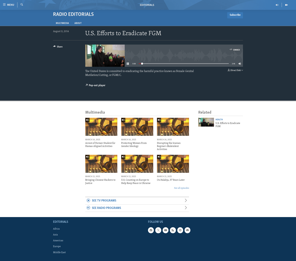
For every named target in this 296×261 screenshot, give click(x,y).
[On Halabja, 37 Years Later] (173, 164)
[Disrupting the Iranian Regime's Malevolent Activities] (173, 127)
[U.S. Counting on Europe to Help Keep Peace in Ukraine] (137, 164)
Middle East (59, 252)
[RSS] (173, 230)
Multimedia (62, 23)
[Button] (57, 47)
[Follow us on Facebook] (151, 230)
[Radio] (277, 5)
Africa (56, 229)
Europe (57, 246)
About (78, 23)
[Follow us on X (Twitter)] (158, 230)
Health (219, 120)
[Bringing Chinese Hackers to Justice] (101, 164)
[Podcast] (180, 230)
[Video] (286, 5)
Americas (58, 241)
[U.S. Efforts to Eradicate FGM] (206, 122)
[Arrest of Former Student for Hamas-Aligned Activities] (101, 127)
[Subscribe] (187, 230)
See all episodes (181, 188)
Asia (55, 235)
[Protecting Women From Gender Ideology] (137, 127)
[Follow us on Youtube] (166, 230)
